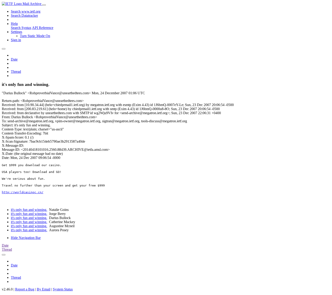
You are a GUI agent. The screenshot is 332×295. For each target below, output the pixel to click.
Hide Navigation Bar (26, 238)
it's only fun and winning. (29, 210)
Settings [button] (16, 32)
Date (14, 59)
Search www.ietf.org (25, 11)
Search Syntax (21, 28)
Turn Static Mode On (35, 36)
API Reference (42, 28)
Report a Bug (24, 289)
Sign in (16, 40)
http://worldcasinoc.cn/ (22, 192)
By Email (43, 289)
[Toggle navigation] (44, 5)
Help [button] (14, 24)
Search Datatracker (24, 15)
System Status (63, 289)
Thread (16, 71)
